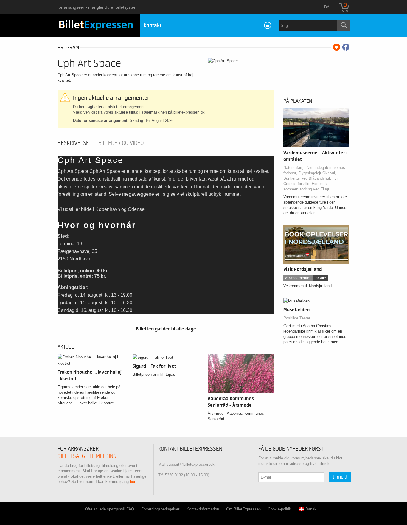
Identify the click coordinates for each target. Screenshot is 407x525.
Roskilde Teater (296, 318)
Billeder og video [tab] (121, 143)
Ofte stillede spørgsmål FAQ (109, 509)
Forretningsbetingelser (160, 509)
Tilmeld (340, 477)
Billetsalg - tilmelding (87, 456)
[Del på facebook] (345, 47)
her (132, 481)
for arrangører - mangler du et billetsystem (98, 7)
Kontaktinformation (203, 509)
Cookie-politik (279, 509)
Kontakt (152, 25)
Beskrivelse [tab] (73, 143)
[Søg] (343, 25)
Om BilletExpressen (243, 509)
